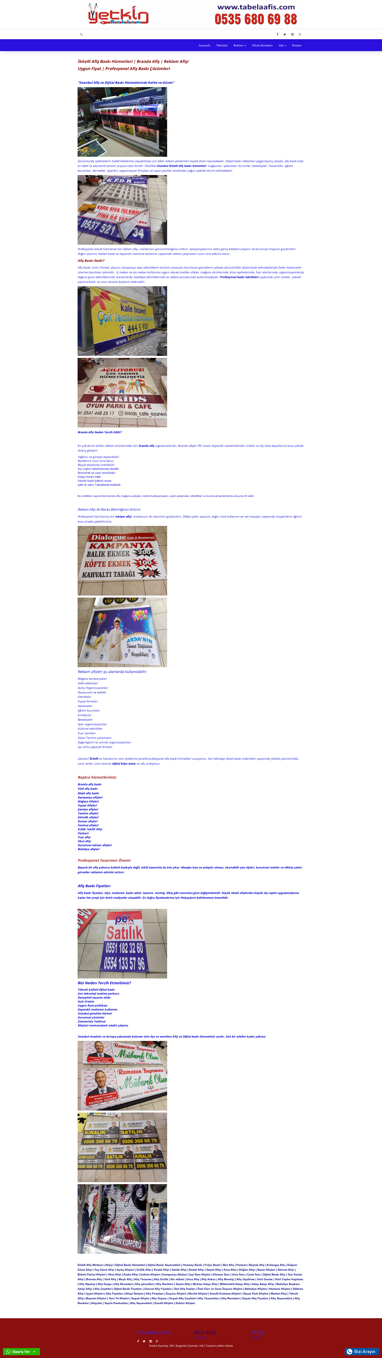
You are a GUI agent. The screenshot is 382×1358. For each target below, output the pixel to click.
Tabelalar (222, 45)
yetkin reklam (225, 1345)
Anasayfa (204, 45)
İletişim (296, 45)
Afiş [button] (281, 45)
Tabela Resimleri (262, 45)
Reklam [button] (239, 45)
